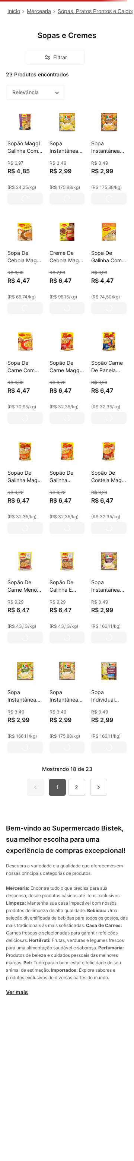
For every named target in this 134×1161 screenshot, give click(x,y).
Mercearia (39, 11)
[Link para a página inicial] (13, 11)
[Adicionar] (25, 199)
